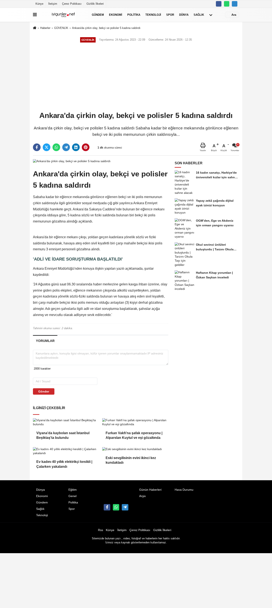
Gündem (98, 14)
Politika (133, 14)
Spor (170, 14)
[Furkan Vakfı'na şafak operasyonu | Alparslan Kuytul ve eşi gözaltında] (135, 422)
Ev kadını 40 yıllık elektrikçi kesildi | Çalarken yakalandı (64, 464)
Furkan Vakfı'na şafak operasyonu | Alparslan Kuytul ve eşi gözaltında (134, 435)
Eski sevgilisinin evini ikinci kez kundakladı (131, 460)
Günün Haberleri (150, 489)
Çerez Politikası (72, 3)
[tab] (45, 340)
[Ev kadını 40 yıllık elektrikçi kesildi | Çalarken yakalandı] (66, 451)
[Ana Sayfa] (34, 28)
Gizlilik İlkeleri (95, 3)
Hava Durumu (184, 489)
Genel (72, 496)
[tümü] (211, 14)
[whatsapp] (56, 147)
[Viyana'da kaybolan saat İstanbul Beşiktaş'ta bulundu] (66, 422)
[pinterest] (85, 147)
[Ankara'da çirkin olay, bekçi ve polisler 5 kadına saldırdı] (71, 161)
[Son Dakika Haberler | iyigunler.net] (63, 15)
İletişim (52, 3)
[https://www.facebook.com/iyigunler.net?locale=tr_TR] (218, 4)
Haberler (45, 28)
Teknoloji (153, 14)
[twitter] (46, 147)
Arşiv (142, 496)
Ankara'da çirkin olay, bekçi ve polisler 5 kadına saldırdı (106, 28)
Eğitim (72, 489)
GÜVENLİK (61, 28)
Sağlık (199, 14)
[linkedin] (76, 147)
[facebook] (37, 147)
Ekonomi (115, 14)
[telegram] (66, 147)
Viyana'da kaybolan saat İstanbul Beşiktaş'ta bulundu (62, 435)
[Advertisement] (136, 77)
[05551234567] (227, 4)
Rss (100, 530)
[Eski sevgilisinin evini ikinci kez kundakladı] (135, 449)
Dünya (183, 14)
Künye (39, 3)
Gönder (43, 391)
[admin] (234, 4)
